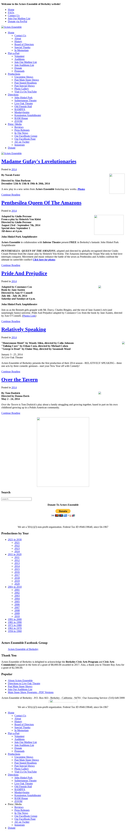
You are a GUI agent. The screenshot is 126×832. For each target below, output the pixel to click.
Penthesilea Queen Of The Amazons (41, 203)
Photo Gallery (21, 88)
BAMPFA (19, 109)
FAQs (11, 12)
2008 (17, 610)
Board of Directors (24, 44)
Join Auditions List (24, 65)
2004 (17, 598)
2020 (17, 583)
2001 (17, 589)
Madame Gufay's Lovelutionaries (38, 161)
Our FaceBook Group (25, 136)
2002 (17, 592)
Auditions (19, 59)
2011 (17, 557)
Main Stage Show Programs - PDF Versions (30, 692)
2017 (17, 575)
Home (11, 9)
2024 (17, 551)
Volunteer (19, 56)
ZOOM (18, 121)
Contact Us (14, 15)
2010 (17, 616)
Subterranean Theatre (25, 100)
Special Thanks (22, 47)
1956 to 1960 (15, 631)
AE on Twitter (21, 141)
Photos (81, 189)
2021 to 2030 (15, 539)
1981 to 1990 (15, 622)
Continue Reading (10, 194)
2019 (17, 580)
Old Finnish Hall (23, 106)
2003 (17, 595)
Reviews (18, 127)
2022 (17, 545)
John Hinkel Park (23, 97)
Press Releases (22, 130)
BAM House (21, 118)
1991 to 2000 (15, 619)
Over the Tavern (19, 379)
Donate (18, 68)
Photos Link (29, 315)
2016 (17, 572)
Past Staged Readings (25, 82)
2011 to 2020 (14, 554)
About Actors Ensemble (20, 680)
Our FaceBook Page (25, 138)
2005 (17, 601)
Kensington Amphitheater (27, 115)
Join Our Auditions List (20, 689)
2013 (17, 563)
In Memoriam (21, 50)
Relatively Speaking (23, 329)
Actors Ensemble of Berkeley (23, 649)
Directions (13, 94)
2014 (14, 169)
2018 (17, 578)
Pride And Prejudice (24, 273)
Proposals (19, 71)
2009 (17, 613)
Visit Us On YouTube (25, 91)
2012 (17, 560)
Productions (14, 74)
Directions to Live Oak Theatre (24, 683)
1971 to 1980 (15, 625)
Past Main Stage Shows (26, 79)
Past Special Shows (24, 85)
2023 (17, 548)
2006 (17, 604)
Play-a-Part (13, 53)
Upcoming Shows (23, 76)
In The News (21, 133)
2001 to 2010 (15, 586)
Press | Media (15, 124)
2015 (17, 569)
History (18, 41)
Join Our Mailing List (19, 18)
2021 (17, 542)
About (17, 38)
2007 (17, 607)
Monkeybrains (21, 112)
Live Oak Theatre (23, 103)
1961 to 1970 (15, 628)
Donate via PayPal (17, 21)
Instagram (19, 144)
